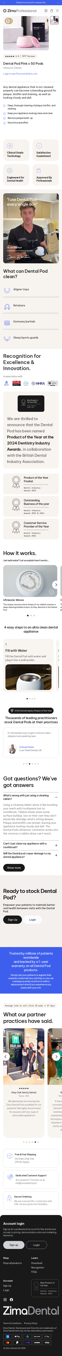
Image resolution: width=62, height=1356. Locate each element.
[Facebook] (11, 1300)
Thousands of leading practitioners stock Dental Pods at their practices (31, 720)
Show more (14, 867)
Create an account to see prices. (31, 2)
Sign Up (7, 1285)
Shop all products (12, 1263)
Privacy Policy (30, 1323)
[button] (57, 10)
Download (36, 1263)
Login (36, 1245)
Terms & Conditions (12, 1323)
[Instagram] (5, 1300)
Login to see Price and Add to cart (20, 73)
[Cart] (52, 10)
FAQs (34, 1271)
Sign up (14, 1245)
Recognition (37, 1267)
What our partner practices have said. (28, 1017)
